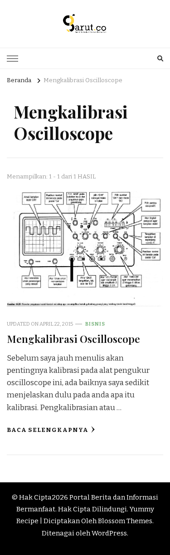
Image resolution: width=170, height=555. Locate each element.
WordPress (109, 533)
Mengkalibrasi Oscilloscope (73, 339)
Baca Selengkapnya (47, 430)
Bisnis (95, 324)
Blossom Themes (125, 521)
